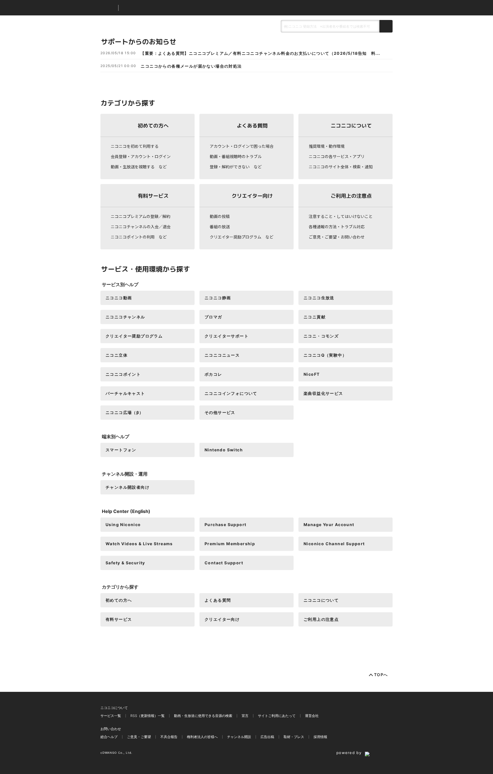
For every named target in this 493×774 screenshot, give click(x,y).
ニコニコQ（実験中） (325, 355)
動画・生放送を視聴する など (139, 166)
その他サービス (220, 412)
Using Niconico (123, 524)
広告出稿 (267, 737)
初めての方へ (153, 125)
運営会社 (312, 716)
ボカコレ (213, 374)
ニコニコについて (351, 125)
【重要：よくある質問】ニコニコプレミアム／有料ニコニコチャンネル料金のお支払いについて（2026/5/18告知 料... (260, 53)
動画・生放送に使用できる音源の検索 (203, 716)
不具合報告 (168, 737)
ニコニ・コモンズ (321, 336)
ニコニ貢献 (315, 316)
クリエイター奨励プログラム (134, 336)
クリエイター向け (252, 195)
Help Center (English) (126, 511)
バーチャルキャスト (125, 393)
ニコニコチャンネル (125, 316)
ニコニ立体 (117, 355)
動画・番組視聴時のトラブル (236, 156)
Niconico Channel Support (334, 543)
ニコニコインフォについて (231, 393)
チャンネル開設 (239, 737)
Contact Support (224, 562)
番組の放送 (220, 226)
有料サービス (153, 195)
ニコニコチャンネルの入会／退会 (141, 226)
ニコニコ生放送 (319, 297)
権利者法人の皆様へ (202, 737)
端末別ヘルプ (115, 436)
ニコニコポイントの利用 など (139, 237)
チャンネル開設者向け (127, 487)
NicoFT (312, 374)
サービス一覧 (110, 716)
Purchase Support (225, 524)
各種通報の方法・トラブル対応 (337, 226)
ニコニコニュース (222, 355)
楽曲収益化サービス (323, 393)
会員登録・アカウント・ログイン (141, 156)
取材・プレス (294, 737)
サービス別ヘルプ (120, 284)
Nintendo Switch (224, 449)
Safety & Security (125, 562)
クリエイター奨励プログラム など (241, 237)
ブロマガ (213, 316)
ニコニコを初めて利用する (135, 146)
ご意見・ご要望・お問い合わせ (337, 237)
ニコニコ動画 (119, 297)
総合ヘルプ (109, 737)
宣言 (245, 716)
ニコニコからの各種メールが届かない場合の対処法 (191, 66)
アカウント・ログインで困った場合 (242, 146)
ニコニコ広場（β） (125, 412)
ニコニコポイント (123, 374)
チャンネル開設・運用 (125, 474)
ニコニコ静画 (218, 297)
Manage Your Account (329, 524)
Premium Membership (230, 543)
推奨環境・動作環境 (327, 146)
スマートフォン (121, 449)
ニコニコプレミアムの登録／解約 (140, 216)
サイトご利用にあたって (277, 716)
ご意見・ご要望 (139, 737)
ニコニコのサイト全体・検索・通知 (341, 166)
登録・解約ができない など (236, 166)
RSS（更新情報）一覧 (147, 716)
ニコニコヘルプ (153, 7)
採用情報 (320, 737)
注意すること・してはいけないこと (341, 216)
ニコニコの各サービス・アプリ (337, 156)
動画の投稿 (220, 216)
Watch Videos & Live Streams (139, 543)
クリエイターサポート (226, 336)
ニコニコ (108, 8)
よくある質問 (252, 125)
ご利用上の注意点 (351, 195)
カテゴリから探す (120, 587)
